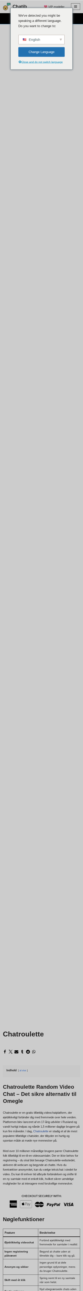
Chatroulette (40, 1131)
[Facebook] (5, 1052)
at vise (22, 1070)
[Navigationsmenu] (75, 6)
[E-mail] (16, 1052)
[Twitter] (11, 1052)
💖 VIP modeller (54, 6)
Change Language (41, 52)
